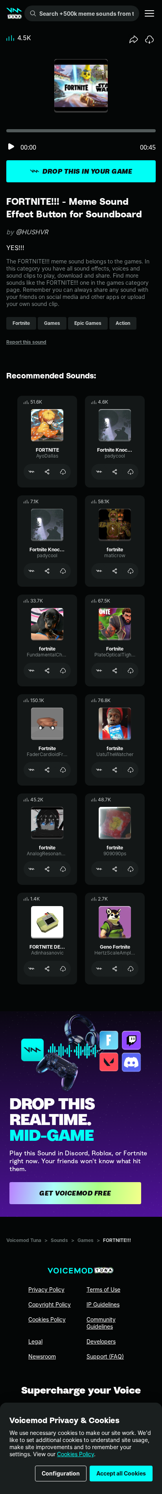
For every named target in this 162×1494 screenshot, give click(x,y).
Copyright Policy (49, 1304)
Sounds (59, 1240)
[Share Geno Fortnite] (115, 969)
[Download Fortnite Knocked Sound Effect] (130, 472)
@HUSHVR (32, 232)
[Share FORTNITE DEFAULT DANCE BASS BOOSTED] (47, 969)
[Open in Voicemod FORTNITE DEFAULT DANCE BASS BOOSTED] (31, 969)
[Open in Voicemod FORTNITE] (31, 472)
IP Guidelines (103, 1304)
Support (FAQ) (105, 1356)
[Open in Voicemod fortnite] (99, 571)
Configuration (61, 1473)
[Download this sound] (149, 39)
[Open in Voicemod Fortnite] (99, 670)
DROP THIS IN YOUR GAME (87, 171)
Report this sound (26, 342)
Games (85, 1240)
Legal (35, 1341)
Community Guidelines (101, 1323)
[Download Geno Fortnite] (130, 969)
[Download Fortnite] (130, 670)
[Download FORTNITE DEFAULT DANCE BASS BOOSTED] (63, 969)
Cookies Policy (75, 1454)
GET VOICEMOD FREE (75, 1193)
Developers (101, 1341)
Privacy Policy (46, 1289)
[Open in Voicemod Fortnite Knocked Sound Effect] (99, 472)
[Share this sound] (133, 39)
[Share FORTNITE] (47, 472)
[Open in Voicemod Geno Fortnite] (99, 969)
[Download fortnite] (130, 571)
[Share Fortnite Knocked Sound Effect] (115, 472)
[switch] (11, 147)
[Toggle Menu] (149, 13)
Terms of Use (103, 1289)
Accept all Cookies (121, 1473)
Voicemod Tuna (23, 1240)
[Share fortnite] (115, 571)
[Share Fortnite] (115, 670)
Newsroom (42, 1356)
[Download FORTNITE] (63, 472)
